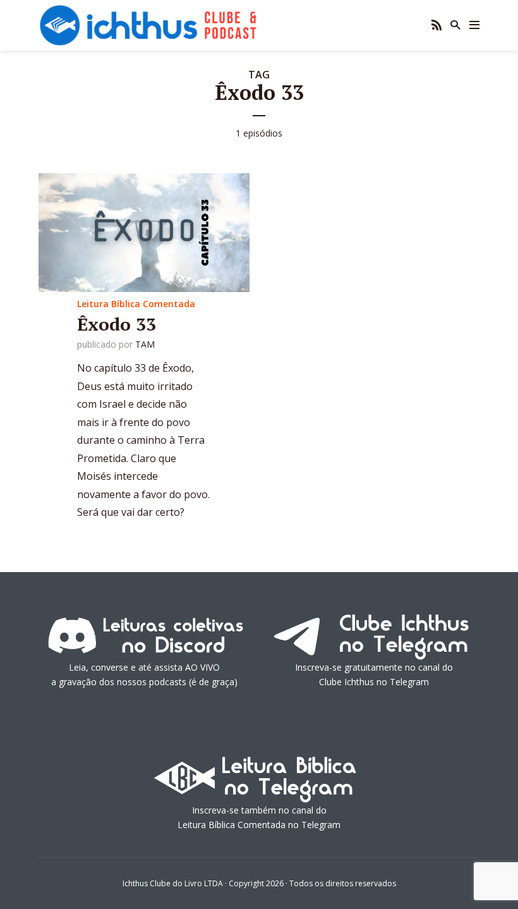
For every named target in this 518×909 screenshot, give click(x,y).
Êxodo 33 (116, 324)
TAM (145, 344)
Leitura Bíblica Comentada (136, 304)
